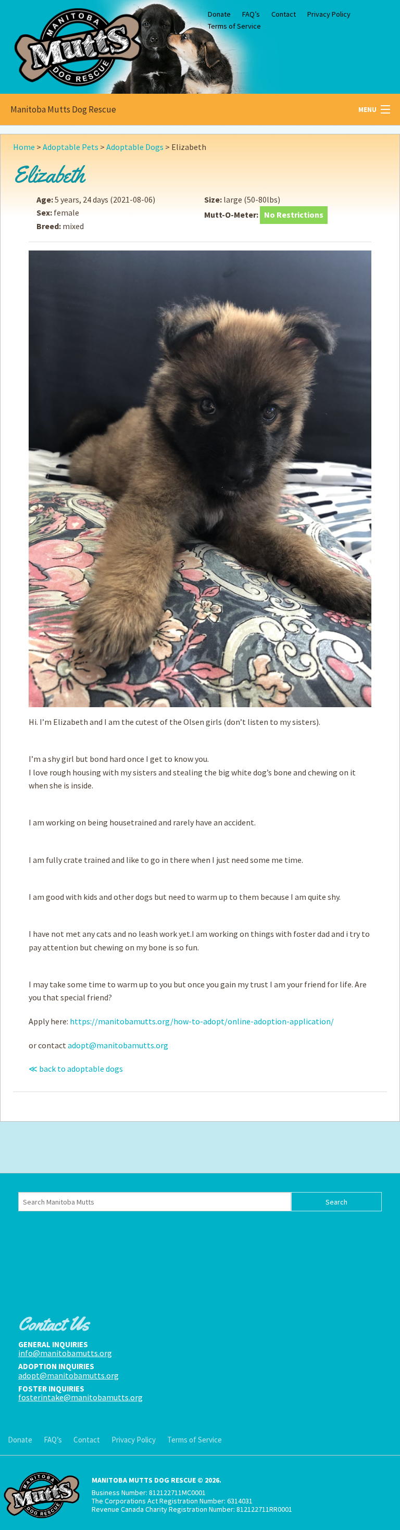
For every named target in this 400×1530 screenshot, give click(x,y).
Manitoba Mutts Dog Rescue (63, 109)
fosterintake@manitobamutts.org (80, 1397)
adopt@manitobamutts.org (118, 1045)
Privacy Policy (329, 14)
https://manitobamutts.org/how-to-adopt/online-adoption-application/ (202, 1021)
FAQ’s (251, 14)
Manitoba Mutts (78, 44)
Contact (283, 14)
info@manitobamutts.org (65, 1353)
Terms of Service (234, 26)
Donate (219, 14)
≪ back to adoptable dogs (76, 1068)
